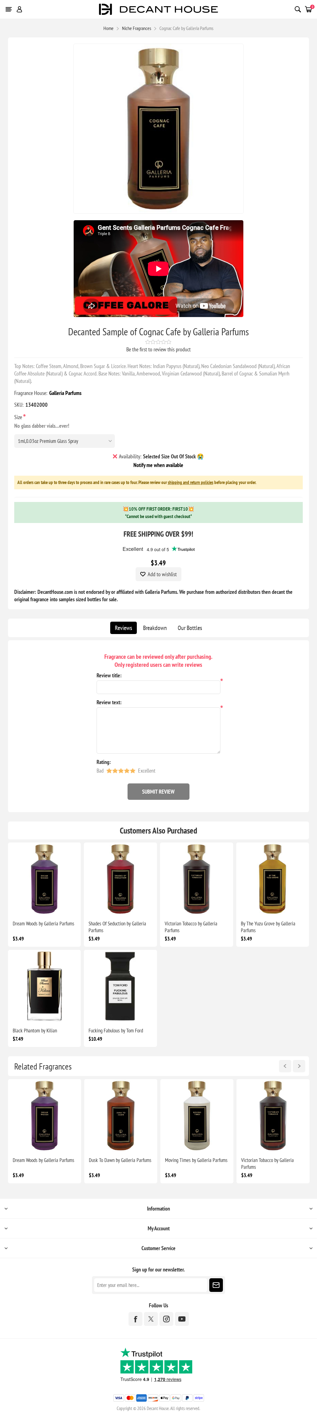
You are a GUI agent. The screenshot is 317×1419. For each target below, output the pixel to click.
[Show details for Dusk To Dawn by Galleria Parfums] (120, 1115)
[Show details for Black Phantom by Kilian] (44, 986)
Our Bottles (190, 628)
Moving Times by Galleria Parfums (196, 1160)
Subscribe (216, 1285)
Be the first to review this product (158, 349)
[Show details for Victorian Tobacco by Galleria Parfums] (196, 878)
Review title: (109, 675)
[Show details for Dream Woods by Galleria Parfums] (44, 878)
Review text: (109, 702)
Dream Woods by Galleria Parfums (43, 923)
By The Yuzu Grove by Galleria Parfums (268, 927)
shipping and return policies (190, 482)
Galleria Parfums (65, 393)
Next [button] (299, 1066)
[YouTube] (182, 1319)
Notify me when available (158, 465)
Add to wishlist (162, 574)
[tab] (123, 628)
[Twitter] (151, 1319)
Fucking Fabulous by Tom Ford (116, 1030)
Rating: (104, 761)
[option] (45, 1131)
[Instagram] (166, 1319)
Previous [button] (285, 1066)
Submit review (158, 791)
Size (18, 417)
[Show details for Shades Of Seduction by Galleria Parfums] (120, 878)
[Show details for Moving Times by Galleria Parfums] (196, 1115)
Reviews (123, 628)
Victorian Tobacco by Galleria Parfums (191, 927)
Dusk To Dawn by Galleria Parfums (120, 1160)
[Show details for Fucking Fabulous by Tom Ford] (120, 986)
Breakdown (155, 628)
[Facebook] (135, 1319)
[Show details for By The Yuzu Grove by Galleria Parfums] (272, 878)
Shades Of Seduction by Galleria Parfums (117, 927)
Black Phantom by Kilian (35, 1030)
